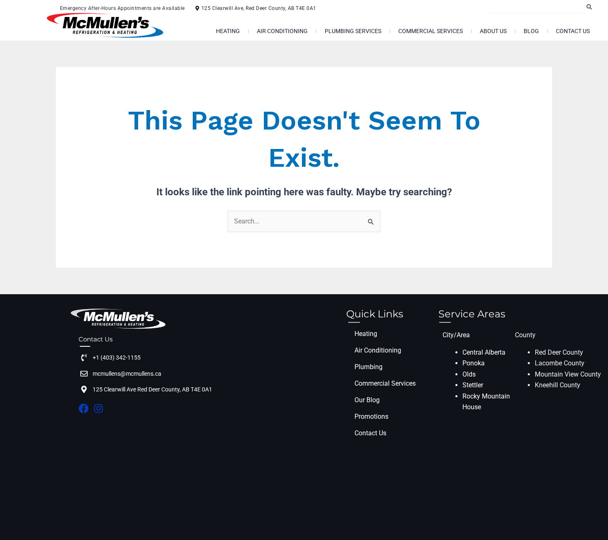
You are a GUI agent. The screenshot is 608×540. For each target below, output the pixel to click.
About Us (493, 31)
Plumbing (368, 367)
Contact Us (573, 31)
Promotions (371, 416)
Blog (531, 31)
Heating (228, 31)
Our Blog (367, 400)
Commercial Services (430, 31)
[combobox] (537, 6)
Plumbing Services (353, 31)
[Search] (590, 6)
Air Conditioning (282, 31)
